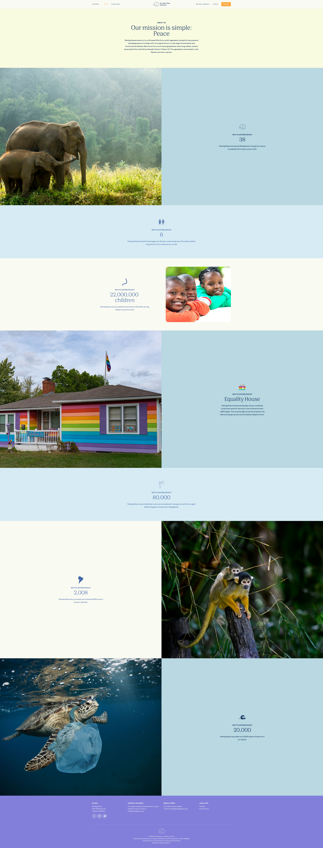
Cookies (202, 806)
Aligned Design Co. (165, 843)
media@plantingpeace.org (178, 809)
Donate (226, 4)
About (106, 4)
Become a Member (202, 4)
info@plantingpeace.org (136, 811)
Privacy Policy (204, 809)
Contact (215, 4)
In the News (115, 4)
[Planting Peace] (161, 4)
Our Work (95, 4)
